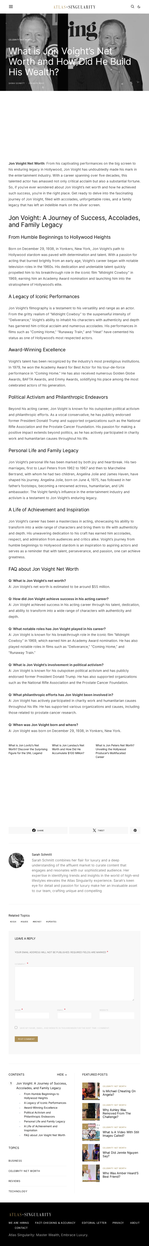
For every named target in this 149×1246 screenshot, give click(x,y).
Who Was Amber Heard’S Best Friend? (121, 1174)
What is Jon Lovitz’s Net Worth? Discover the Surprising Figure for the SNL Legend (28, 749)
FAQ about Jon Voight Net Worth (44, 1135)
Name (19, 1010)
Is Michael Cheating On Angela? (119, 1092)
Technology (18, 1191)
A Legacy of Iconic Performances (45, 1102)
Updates (52, 921)
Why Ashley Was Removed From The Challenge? (117, 1113)
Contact (21, 1227)
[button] (138, 6)
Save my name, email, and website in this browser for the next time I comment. (65, 1028)
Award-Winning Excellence (40, 1107)
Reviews (14, 1181)
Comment (20, 964)
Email (61, 1010)
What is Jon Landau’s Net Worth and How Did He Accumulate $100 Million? (68, 749)
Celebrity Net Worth (20, 39)
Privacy (118, 1222)
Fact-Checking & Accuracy (55, 1222)
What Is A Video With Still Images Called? (121, 1133)
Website (104, 1010)
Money (38, 921)
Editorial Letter (94, 1222)
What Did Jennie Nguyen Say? (120, 1154)
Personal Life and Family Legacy (44, 1121)
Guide (25, 921)
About (134, 1222)
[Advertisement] (74, 127)
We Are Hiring (19, 1222)
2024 (13, 921)
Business (15, 1160)
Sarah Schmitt (17, 83)
